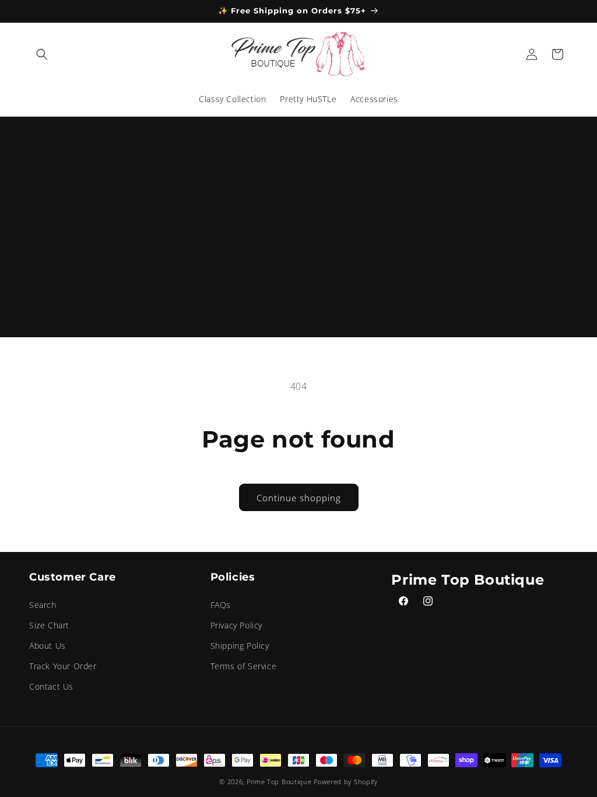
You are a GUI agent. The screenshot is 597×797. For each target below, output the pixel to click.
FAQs (220, 604)
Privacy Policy (236, 625)
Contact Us (51, 686)
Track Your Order (63, 666)
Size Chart (49, 625)
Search (43, 604)
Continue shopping (299, 498)
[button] (42, 54)
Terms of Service (243, 666)
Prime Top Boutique (280, 781)
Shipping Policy (239, 645)
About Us (47, 645)
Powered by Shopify (346, 781)
